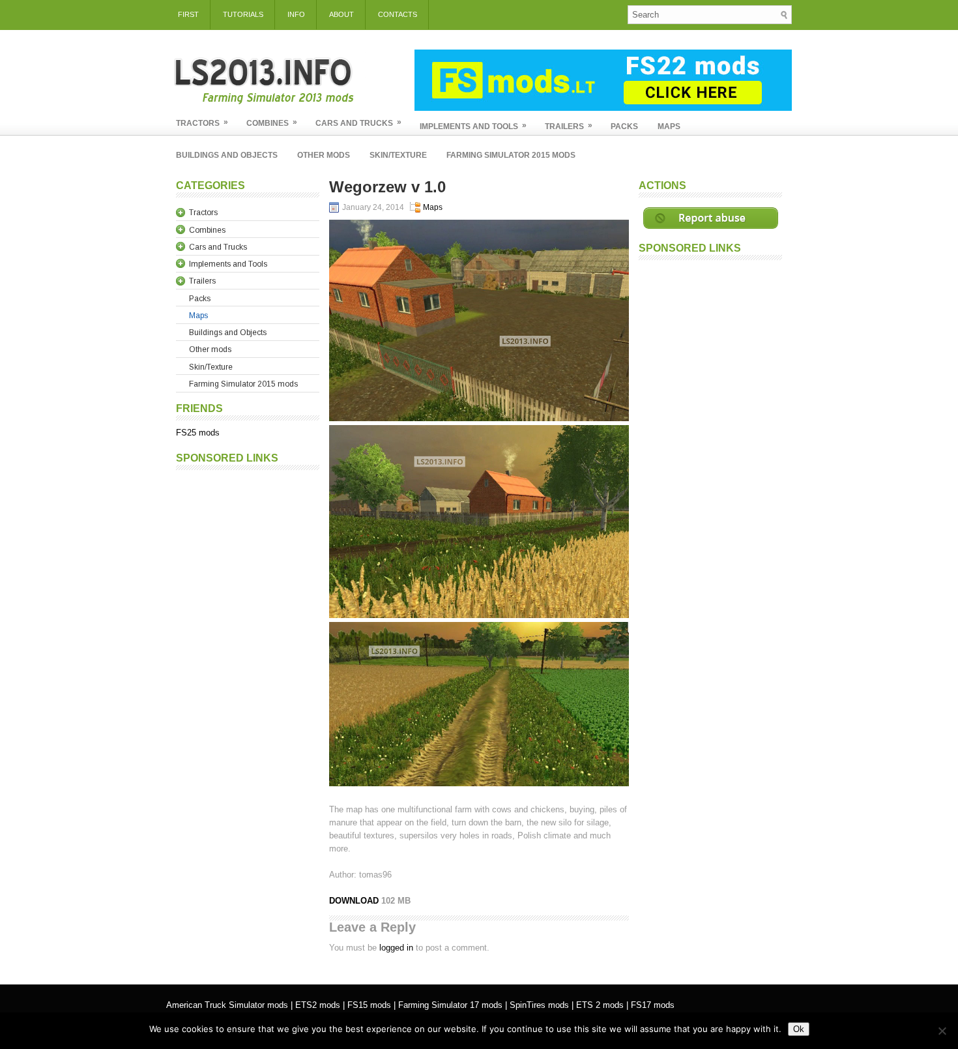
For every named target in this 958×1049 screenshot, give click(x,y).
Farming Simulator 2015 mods (510, 155)
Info (296, 14)
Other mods (323, 155)
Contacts (397, 14)
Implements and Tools (473, 126)
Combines (271, 122)
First (188, 14)
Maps (669, 126)
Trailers (568, 126)
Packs (624, 126)
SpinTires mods (539, 1005)
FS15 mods (369, 1005)
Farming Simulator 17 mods (450, 1005)
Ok (798, 1029)
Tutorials (243, 14)
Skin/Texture (398, 155)
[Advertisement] (247, 672)
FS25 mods (198, 432)
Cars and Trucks (358, 122)
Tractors (202, 122)
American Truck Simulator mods (227, 1005)
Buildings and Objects (227, 155)
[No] (941, 1030)
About (341, 14)
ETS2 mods (317, 1005)
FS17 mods (653, 1005)
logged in (396, 948)
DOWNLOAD (355, 901)
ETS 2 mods (600, 1005)
